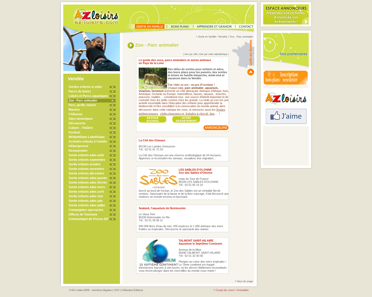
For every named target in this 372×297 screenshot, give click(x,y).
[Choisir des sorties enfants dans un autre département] (186, 118)
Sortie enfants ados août (86, 155)
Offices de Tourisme (83, 214)
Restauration (78, 150)
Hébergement (78, 146)
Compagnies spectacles (86, 210)
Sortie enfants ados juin (85, 201)
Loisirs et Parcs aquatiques (88, 96)
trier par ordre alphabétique (213, 54)
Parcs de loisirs (80, 91)
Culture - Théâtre (81, 128)
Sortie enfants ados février (88, 182)
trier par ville (190, 54)
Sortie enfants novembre (86, 169)
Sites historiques (81, 119)
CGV (116, 290)
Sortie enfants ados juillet (87, 205)
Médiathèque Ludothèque (87, 137)
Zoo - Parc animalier (83, 100)
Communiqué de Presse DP (88, 219)
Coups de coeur (225, 290)
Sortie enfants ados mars (87, 187)
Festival (74, 132)
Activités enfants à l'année (88, 141)
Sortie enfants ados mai (86, 196)
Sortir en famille (207, 36)
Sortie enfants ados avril (86, 191)
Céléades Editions (132, 290)
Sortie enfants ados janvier (88, 178)
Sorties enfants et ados (85, 87)
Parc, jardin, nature (82, 105)
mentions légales (102, 290)
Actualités (243, 290)
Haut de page (245, 281)
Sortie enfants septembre (87, 160)
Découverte (77, 123)
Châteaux (75, 114)
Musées (74, 109)
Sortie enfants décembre (86, 173)
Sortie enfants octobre (85, 164)
